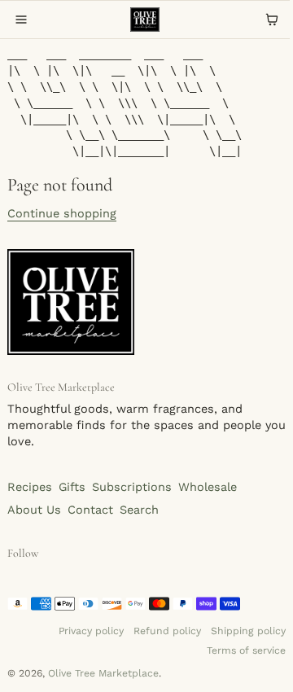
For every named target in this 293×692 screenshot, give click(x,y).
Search (139, 510)
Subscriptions (132, 487)
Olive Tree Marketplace (103, 673)
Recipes (29, 487)
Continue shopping (61, 214)
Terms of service (246, 650)
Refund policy (167, 631)
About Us (34, 510)
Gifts (72, 487)
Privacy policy (91, 631)
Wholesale (207, 487)
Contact (90, 510)
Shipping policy (248, 631)
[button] (21, 19)
